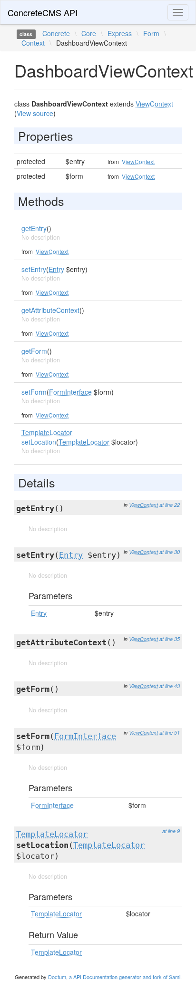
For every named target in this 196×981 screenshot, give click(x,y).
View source (35, 113)
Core (88, 33)
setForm (34, 392)
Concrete (56, 33)
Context (33, 43)
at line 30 (169, 551)
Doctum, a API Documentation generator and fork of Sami (114, 977)
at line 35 (169, 638)
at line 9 (171, 831)
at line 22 (169, 504)
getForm (34, 351)
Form (151, 33)
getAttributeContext (50, 310)
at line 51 (169, 732)
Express (120, 33)
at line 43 (169, 686)
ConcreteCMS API (43, 12)
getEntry (34, 228)
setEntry (33, 269)
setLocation (38, 442)
